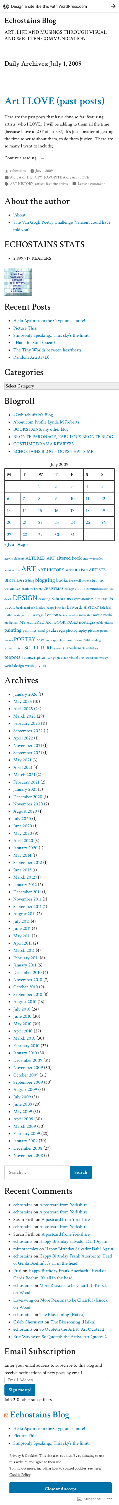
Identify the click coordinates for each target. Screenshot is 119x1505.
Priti (17, 1271)
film (97, 599)
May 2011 (22, 936)
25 (88, 522)
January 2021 (25, 789)
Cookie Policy (19, 1474)
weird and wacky (97, 657)
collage (69, 588)
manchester (84, 615)
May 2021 (22, 760)
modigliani (11, 623)
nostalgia (87, 622)
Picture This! (25, 328)
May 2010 (22, 1024)
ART (13, 177)
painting (13, 630)
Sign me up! (20, 1390)
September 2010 (27, 994)
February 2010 (26, 1046)
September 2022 (28, 731)
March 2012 (24, 877)
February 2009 (26, 1134)
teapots (12, 657)
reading (96, 640)
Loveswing (23, 1300)
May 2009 (22, 1112)
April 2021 (22, 767)
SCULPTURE (38, 647)
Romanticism (13, 648)
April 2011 (22, 943)
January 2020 (25, 848)
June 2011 (22, 928)
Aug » (23, 544)
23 (57, 522)
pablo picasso (104, 623)
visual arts (76, 657)
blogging (45, 580)
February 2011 (26, 958)
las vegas (37, 615)
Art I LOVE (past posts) (54, 101)
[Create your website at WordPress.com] (59, 6)
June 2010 (22, 1016)
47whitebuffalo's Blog (33, 415)
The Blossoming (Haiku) (61, 1315)
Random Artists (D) (31, 357)
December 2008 (27, 1148)
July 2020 (22, 819)
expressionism (83, 598)
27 (9, 535)
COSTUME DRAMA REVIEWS (43, 444)
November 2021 (27, 746)
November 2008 (28, 1155)
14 (25, 510)
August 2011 (24, 914)
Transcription (33, 657)
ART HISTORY (30, 177)
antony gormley (93, 558)
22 (40, 522)
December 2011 (27, 892)
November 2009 (28, 1068)
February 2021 (26, 782)
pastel (41, 631)
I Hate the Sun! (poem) (34, 343)
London (51, 615)
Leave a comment (91, 184)
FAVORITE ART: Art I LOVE (66, 177)
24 (73, 522)
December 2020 (27, 797)
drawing (44, 599)
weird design (14, 665)
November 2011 (27, 899)
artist (69, 570)
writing (31, 666)
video (64, 658)
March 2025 (24, 716)
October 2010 (25, 987)
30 (57, 535)
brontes (98, 580)
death (8, 599)
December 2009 (27, 1060)
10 (73, 499)
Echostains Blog (30, 21)
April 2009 (23, 1119)
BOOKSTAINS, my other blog (41, 429)
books (62, 580)
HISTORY (91, 607)
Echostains (61, 599)
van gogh (54, 657)
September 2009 (28, 1082)
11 (87, 499)
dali (112, 588)
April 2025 (23, 709)
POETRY (24, 639)
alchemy (19, 558)
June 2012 (22, 870)
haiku (40, 607)
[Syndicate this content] (6, 1415)
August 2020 (25, 811)
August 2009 (25, 1089)
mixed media (103, 615)
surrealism (72, 648)
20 (9, 522)
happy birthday (56, 608)
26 (103, 522)
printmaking (74, 640)
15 (40, 510)
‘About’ (19, 215)
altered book (69, 558)
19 (103, 510)
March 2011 (24, 950)
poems (8, 640)
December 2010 (27, 973)
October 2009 (25, 1075)
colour (80, 588)
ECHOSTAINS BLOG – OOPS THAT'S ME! (54, 451)
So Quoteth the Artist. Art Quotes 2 (71, 1329)
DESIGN (25, 598)
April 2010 (23, 1031)
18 (88, 510)
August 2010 (25, 1002)
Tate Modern (90, 649)
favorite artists (57, 183)
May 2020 (22, 833)
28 (25, 535)
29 (40, 535)
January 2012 (25, 885)
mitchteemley (25, 1249)
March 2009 (24, 1126)
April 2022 (23, 738)
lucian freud (67, 615)
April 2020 (23, 841)
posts (40, 639)
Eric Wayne (24, 1337)
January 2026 (25, 694)
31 (72, 535)
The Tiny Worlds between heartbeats (47, 350)
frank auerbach (25, 607)
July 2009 (22, 1097)
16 (56, 510)
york (42, 665)
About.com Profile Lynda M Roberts (46, 422)
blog (31, 580)
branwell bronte (80, 580)
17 (72, 510)
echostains (18, 170)
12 (103, 499)
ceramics (12, 588)
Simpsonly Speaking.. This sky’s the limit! (51, 335)
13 (9, 510)
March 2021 (24, 775)
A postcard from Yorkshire (63, 1205)
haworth (74, 607)
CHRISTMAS (53, 588)
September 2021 (27, 753)
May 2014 (22, 855)
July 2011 (21, 921)
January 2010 (25, 1053)
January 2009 (25, 1141)
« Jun (9, 544)
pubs (87, 640)
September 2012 (27, 862)
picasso (93, 630)
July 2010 (21, 1009)
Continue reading (21, 158)
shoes (58, 648)
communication (97, 588)
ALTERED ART (40, 558)
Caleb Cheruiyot (28, 1322)
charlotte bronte (32, 588)
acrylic (8, 558)
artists (39, 183)
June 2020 (22, 826)
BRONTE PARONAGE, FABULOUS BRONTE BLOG (63, 437)
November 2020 (28, 804)
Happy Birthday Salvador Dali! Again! (74, 1241)
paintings (30, 630)
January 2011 (24, 965)
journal (25, 615)
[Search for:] (37, 1172)
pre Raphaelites (55, 640)
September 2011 (27, 907)
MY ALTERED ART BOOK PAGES (48, 622)
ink (102, 607)
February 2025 (26, 723)
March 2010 (24, 1038)
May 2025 (22, 701)
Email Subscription (40, 1351)
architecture (12, 570)
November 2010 (27, 980)
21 (25, 522)
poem (104, 630)
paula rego (55, 630)
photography (76, 630)
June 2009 (22, 1104)
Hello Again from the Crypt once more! (49, 321)
